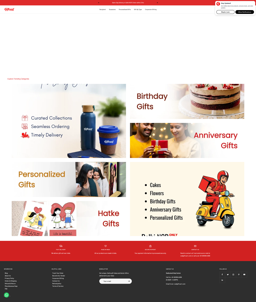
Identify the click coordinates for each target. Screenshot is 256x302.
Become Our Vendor (58, 276)
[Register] (129, 281)
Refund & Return (10, 283)
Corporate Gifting (150, 9)
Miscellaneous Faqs (11, 286)
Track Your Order (57, 273)
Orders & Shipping (10, 281)
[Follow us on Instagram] (233, 274)
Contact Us (56, 281)
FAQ (6, 289)
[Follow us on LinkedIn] (222, 280)
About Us (8, 276)
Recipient (103, 9)
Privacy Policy (9, 278)
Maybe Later (225, 12)
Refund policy (56, 283)
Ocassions (112, 9)
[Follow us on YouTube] (244, 274)
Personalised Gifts (125, 9)
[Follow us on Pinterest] (239, 274)
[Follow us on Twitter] (227, 274)
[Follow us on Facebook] (222, 274)
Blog (6, 273)
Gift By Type (138, 9)
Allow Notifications (244, 12)
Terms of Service (57, 286)
